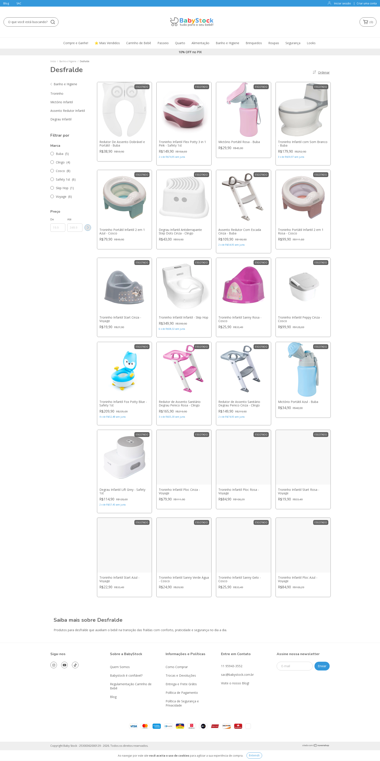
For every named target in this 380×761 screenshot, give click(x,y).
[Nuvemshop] (316, 746)
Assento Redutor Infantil (67, 111)
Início (53, 61)
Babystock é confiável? (126, 675)
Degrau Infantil (60, 119)
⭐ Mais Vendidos (107, 43)
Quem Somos (120, 667)
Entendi (254, 755)
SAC (18, 3)
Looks (311, 43)
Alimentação (200, 43)
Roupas (273, 43)
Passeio (163, 43)
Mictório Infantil (61, 102)
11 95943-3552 (231, 666)
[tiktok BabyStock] (75, 665)
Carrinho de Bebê (138, 43)
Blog (6, 3)
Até (69, 219)
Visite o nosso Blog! (235, 683)
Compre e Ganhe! (75, 43)
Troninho (56, 93)
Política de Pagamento (182, 692)
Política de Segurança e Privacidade (182, 703)
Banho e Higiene (227, 43)
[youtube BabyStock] (64, 665)
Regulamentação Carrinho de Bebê (131, 686)
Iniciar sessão (342, 3)
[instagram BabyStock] (53, 665)
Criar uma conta (367, 3)
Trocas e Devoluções (181, 675)
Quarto (180, 43)
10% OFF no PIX (190, 52)
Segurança (292, 43)
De (52, 219)
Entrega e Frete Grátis (181, 684)
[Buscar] (52, 22)
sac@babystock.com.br (237, 674)
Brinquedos (254, 43)
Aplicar (87, 227)
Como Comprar (177, 667)
